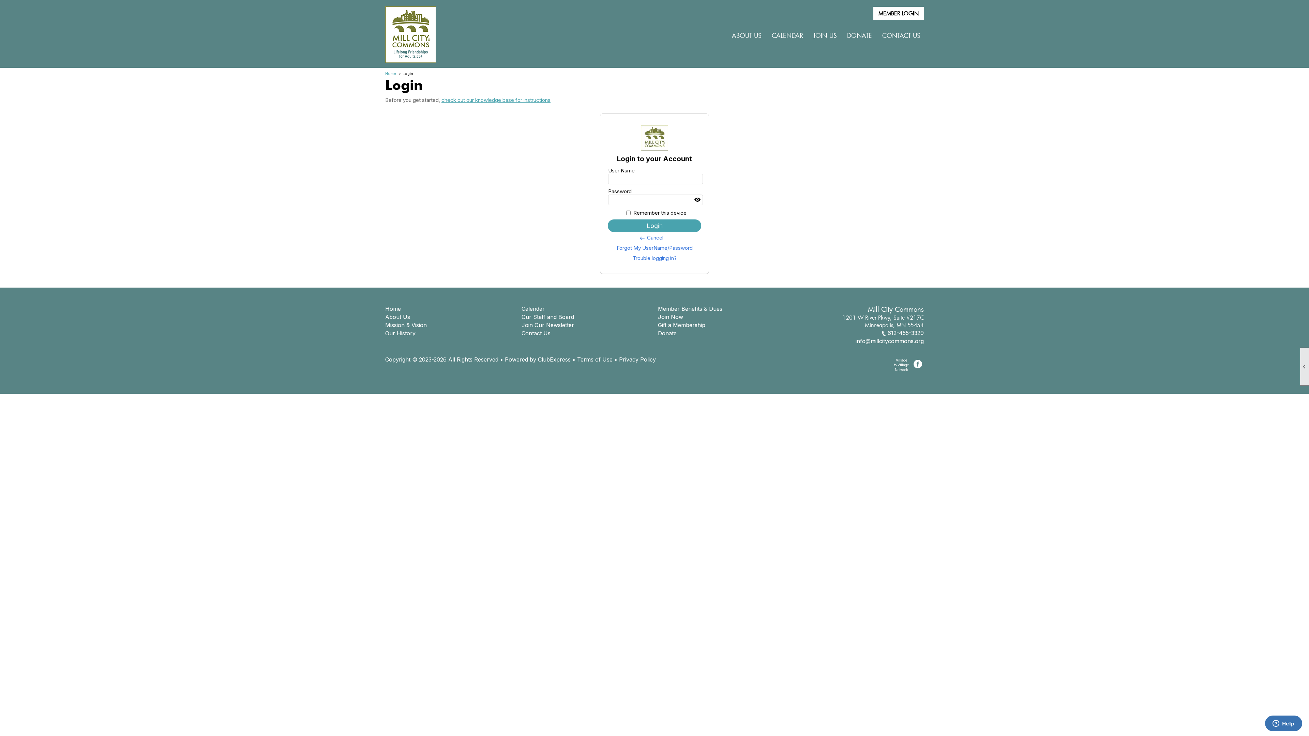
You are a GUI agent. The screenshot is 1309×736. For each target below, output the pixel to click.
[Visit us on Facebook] (918, 364)
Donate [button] (859, 35)
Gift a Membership (681, 325)
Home (390, 73)
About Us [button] (747, 35)
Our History (400, 333)
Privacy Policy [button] (637, 359)
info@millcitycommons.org (890, 341)
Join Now (670, 316)
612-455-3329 (906, 332)
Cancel (651, 237)
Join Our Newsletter (548, 325)
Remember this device (660, 213)
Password (620, 191)
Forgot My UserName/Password (655, 248)
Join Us (825, 35)
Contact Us (901, 35)
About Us (397, 316)
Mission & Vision (406, 325)
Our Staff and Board (548, 316)
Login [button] (655, 225)
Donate (667, 333)
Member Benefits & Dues (690, 308)
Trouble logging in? (655, 258)
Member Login (898, 13)
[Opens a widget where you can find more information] (1283, 724)
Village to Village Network (901, 365)
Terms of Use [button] (595, 359)
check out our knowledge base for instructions (496, 100)
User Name (621, 170)
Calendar (787, 35)
